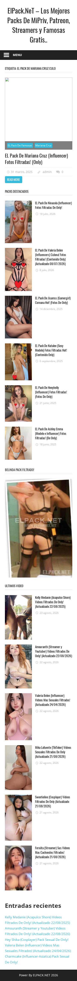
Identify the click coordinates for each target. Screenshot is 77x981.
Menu (17, 55)
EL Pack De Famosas (20, 145)
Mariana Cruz (43, 145)
